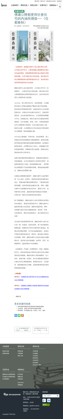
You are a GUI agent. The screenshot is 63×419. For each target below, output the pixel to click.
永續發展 (37, 26)
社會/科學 (35, 360)
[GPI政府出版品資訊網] (4, 5)
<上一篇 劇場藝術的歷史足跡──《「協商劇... (22, 329)
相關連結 (52, 5)
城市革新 (43, 28)
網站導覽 (37, 1)
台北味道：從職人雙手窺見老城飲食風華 (29, 308)
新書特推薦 (5, 353)
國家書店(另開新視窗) (8, 374)
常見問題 (20, 374)
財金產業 (35, 362)
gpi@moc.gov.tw (34, 405)
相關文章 (18, 296)
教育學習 (35, 358)
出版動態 (14, 5)
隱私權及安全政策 (51, 1)
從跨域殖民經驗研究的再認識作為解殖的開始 (31, 306)
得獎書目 (20, 385)
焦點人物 (20, 355)
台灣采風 (35, 351)
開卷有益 (24, 5)
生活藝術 (35, 353)
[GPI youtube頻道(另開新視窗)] (49, 400)
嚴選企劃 (33, 5)
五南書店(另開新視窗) (8, 376)
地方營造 (43, 26)
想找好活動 (5, 351)
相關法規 (20, 376)
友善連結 (20, 379)
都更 (47, 28)
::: (9, 5)
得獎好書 (20, 351)
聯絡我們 (59, 1)
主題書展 (20, 353)
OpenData (21, 382)
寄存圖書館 (5, 379)
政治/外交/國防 (37, 365)
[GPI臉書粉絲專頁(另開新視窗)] (44, 400)
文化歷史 (35, 355)
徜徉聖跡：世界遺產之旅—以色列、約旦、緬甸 (31, 310)
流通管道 (43, 5)
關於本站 (43, 1)
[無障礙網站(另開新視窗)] (46, 404)
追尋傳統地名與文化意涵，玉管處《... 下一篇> (40, 330)
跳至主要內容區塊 (4, 0)
